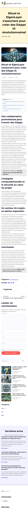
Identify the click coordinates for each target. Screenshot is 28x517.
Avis (2, 411)
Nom (2, 331)
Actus (2, 408)
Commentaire (4, 313)
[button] (9, 283)
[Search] (23, 361)
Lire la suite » (4, 448)
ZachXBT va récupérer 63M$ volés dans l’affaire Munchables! (19, 368)
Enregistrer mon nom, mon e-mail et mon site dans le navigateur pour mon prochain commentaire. (12, 350)
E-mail (3, 337)
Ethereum (18, 127)
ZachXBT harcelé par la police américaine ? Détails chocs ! (19, 377)
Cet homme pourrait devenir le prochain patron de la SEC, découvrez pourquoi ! (13, 467)
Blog (9, 36)
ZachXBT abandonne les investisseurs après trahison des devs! (19, 386)
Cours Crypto (4, 36)
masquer (10, 99)
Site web (3, 342)
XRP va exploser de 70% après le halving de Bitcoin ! (19, 394)
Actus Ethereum (14, 279)
